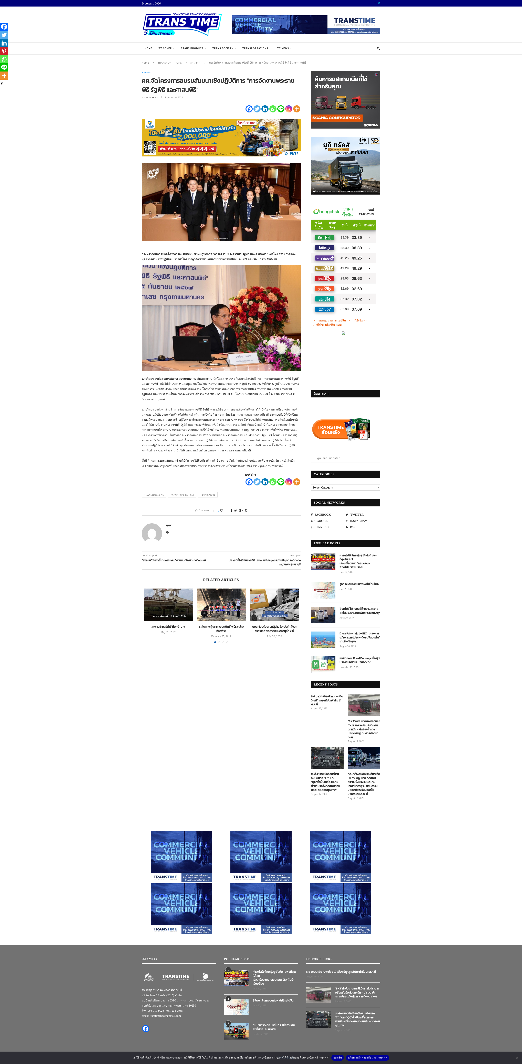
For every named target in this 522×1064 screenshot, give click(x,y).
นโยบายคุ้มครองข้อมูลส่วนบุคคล (367, 1057)
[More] (296, 108)
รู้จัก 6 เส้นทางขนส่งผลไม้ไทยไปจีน (360, 584)
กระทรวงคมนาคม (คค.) (182, 495)
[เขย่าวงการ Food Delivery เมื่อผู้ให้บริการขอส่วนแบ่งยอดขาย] (323, 664)
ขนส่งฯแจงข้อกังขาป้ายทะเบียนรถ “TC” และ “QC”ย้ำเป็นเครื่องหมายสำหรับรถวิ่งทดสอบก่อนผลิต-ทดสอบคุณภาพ (325, 782)
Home (148, 48)
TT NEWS (283, 48)
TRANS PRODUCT (192, 48)
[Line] (280, 108)
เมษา (155, 97)
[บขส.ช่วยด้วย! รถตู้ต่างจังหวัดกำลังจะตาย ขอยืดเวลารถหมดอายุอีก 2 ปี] (274, 605)
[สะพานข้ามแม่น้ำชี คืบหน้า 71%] (168, 605)
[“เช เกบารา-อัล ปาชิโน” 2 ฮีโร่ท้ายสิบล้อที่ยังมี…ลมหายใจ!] (236, 1031)
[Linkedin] (265, 108)
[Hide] (1, 83)
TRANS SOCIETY (222, 48)
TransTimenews (154, 495)
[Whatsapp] (272, 108)
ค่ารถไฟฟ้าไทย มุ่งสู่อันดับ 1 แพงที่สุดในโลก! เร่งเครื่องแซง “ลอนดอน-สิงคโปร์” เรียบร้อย (358, 561)
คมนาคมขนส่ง (208, 495)
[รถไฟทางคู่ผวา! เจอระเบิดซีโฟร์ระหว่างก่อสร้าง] (221, 605)
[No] (517, 1058)
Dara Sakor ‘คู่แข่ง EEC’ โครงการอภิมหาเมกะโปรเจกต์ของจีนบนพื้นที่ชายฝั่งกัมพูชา (360, 638)
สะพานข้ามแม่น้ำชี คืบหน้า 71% (168, 627)
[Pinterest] (4, 51)
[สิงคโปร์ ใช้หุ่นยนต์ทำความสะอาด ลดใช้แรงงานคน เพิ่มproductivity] (323, 615)
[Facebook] (249, 108)
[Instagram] (288, 108)
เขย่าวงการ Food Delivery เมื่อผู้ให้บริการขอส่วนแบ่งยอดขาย (360, 660)
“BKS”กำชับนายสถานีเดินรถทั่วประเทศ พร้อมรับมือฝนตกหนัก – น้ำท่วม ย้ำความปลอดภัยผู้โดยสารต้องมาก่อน (364, 729)
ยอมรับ (337, 1057)
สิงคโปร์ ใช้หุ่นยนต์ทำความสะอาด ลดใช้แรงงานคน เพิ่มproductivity (360, 611)
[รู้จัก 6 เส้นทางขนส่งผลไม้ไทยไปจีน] (323, 590)
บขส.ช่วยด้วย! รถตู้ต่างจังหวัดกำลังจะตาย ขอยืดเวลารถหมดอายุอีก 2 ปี (274, 629)
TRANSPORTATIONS (255, 48)
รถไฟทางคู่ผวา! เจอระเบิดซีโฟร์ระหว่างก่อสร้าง (221, 629)
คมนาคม (195, 62)
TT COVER (165, 48)
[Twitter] (257, 108)
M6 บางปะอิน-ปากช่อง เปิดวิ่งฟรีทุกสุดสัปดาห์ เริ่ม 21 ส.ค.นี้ (327, 700)
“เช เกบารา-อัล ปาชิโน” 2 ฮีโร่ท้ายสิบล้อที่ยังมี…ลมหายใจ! (274, 1027)
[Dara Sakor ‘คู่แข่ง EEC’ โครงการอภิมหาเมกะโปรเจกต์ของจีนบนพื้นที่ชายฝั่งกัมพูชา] (323, 640)
